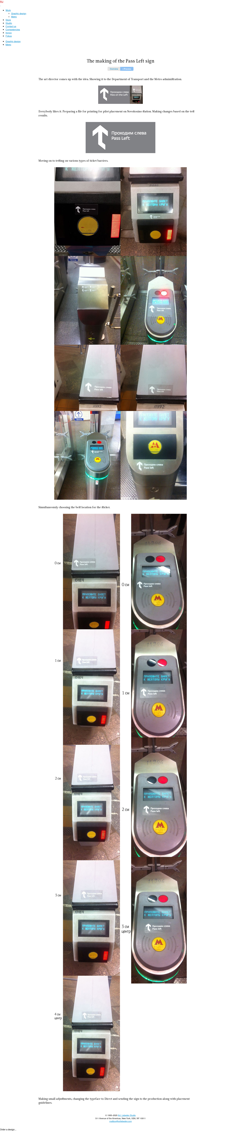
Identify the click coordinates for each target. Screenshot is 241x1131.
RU (1, 1)
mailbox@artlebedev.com (120, 1121)
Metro (14, 16)
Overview (114, 69)
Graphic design (18, 13)
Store (8, 19)
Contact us (11, 26)
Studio (9, 23)
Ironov (9, 32)
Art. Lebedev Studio (127, 1115)
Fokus (9, 36)
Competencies (13, 29)
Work (8, 10)
